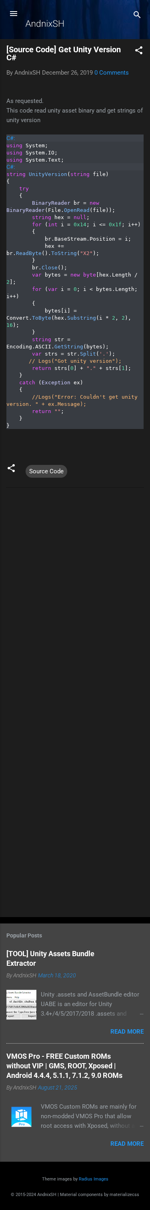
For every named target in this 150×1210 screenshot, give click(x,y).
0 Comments (111, 72)
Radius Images (93, 1179)
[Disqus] (75, 595)
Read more (127, 1031)
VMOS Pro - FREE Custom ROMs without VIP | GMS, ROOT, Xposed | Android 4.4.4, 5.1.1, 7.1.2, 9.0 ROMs (64, 1066)
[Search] (137, 16)
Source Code (46, 471)
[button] (139, 51)
